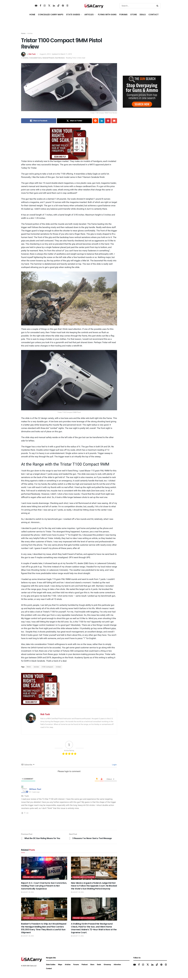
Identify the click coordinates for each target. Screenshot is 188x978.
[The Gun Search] (142, 91)
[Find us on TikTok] (58, 5)
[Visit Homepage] (94, 5)
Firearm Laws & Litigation (33, 877)
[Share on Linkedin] (101, 120)
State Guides (50, 964)
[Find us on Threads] (67, 5)
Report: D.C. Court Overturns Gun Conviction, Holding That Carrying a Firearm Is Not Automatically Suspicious (44, 885)
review (36, 667)
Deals (99, 964)
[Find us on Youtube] (36, 5)
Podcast (85, 964)
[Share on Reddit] (95, 120)
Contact (153, 14)
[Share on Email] (114, 120)
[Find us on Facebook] (40, 5)
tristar (58, 667)
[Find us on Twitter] (49, 5)
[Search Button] (158, 5)
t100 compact (47, 667)
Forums (76, 964)
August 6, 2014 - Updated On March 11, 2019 (56, 54)
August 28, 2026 (28, 892)
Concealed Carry (35, 58)
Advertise (117, 964)
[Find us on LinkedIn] (54, 5)
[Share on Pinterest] (108, 120)
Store (92, 964)
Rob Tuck (32, 54)
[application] (69, 299)
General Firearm (48, 58)
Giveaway (107, 964)
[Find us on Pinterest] (63, 5)
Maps (60, 964)
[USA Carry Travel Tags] (69, 143)
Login (114, 764)
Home (32, 14)
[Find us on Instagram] (45, 5)
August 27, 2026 (78, 936)
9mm (29, 667)
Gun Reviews (60, 58)
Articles (29, 33)
